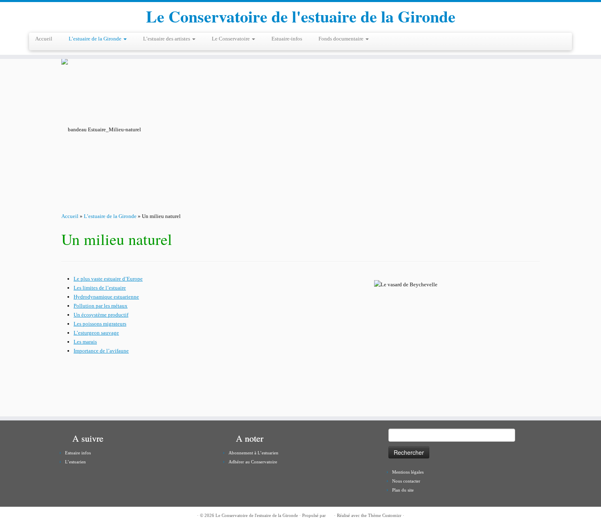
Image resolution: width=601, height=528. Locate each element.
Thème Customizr (384, 515)
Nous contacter (406, 481)
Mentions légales (408, 472)
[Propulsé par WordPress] (330, 514)
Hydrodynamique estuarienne (106, 297)
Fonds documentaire (341, 39)
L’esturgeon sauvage (96, 333)
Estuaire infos (78, 452)
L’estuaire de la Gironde (96, 39)
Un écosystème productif (101, 315)
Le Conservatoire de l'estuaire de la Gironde (300, 16)
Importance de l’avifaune (101, 351)
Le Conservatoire (231, 39)
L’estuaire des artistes (167, 39)
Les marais (85, 342)
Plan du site (403, 490)
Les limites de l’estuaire (100, 288)
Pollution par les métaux (101, 306)
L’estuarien (75, 461)
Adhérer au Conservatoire (253, 461)
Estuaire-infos (286, 39)
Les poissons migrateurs (100, 324)
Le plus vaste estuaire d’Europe (108, 279)
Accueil (43, 39)
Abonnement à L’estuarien (253, 452)
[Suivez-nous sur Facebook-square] (67, 516)
